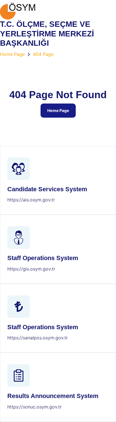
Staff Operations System (42, 257)
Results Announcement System (53, 395)
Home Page (58, 110)
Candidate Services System (47, 189)
